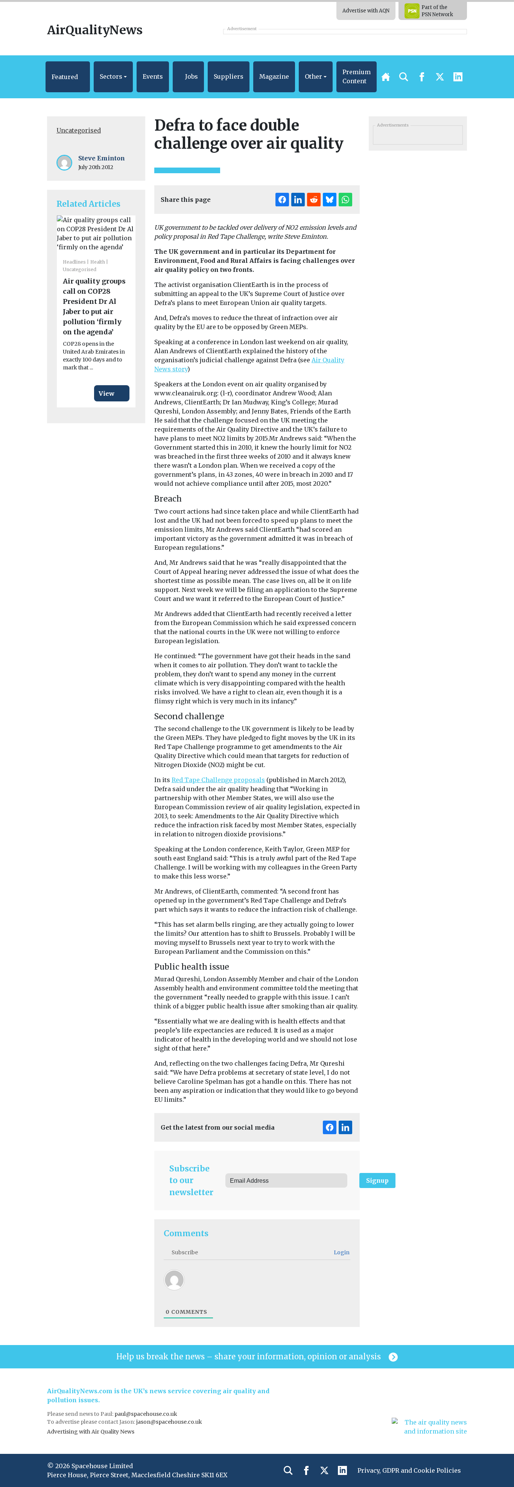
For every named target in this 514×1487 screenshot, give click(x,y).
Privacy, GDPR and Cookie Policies (409, 1470)
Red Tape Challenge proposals (218, 780)
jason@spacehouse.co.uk (169, 1421)
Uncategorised (78, 130)
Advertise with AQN (365, 11)
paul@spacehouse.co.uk (146, 1414)
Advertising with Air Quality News (90, 1431)
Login (341, 1252)
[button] (68, 76)
